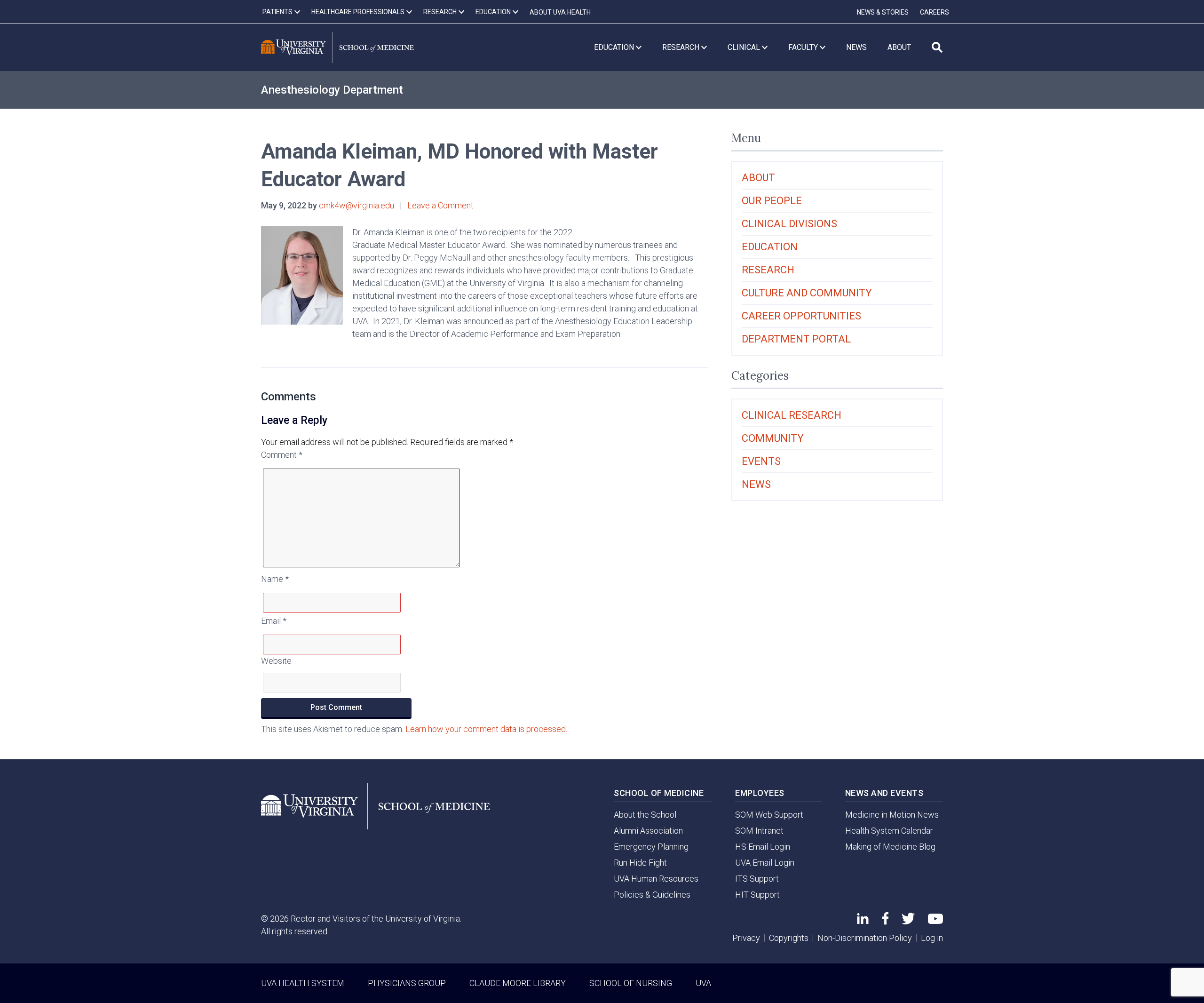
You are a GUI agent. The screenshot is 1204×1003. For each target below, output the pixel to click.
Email (273, 621)
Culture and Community (807, 293)
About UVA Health (560, 12)
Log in (932, 938)
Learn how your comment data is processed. (486, 729)
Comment (281, 455)
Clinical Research (791, 415)
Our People (772, 201)
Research (768, 270)
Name (275, 579)
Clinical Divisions (789, 224)
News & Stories (883, 12)
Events (761, 461)
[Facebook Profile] (885, 922)
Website (276, 660)
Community (773, 438)
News (756, 484)
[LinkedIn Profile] (862, 921)
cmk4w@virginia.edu (356, 205)
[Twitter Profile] (908, 921)
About (758, 177)
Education (770, 247)
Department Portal (796, 339)
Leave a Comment (440, 205)
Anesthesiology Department (332, 89)
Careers (934, 12)
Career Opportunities (801, 316)
